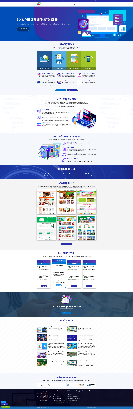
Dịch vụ (85, 4)
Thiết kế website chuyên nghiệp (59, 392)
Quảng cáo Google (57, 396)
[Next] (129, 23)
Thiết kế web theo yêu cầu (73, 394)
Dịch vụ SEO (56, 394)
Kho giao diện (80, 4)
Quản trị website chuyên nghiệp (59, 400)
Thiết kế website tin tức (73, 403)
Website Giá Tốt (46, 407)
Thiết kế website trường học (74, 400)
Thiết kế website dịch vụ (73, 402)
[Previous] (4, 23)
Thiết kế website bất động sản (74, 398)
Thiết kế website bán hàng (73, 392)
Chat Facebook (4, 404)
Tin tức (90, 4)
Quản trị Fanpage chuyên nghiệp (59, 402)
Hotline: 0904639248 (5, 406)
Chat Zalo (3, 401)
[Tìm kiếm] (95, 1)
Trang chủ (74, 4)
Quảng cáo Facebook (57, 398)
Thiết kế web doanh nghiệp (74, 396)
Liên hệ (94, 4)
